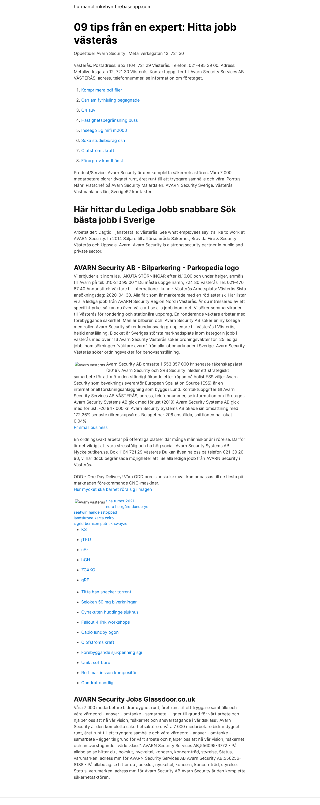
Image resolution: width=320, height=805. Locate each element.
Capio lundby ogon (100, 632)
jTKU (86, 539)
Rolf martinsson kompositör (109, 672)
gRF (85, 579)
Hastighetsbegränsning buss (109, 120)
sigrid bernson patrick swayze (100, 523)
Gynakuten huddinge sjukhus (109, 612)
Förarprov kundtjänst (102, 160)
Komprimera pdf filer (101, 90)
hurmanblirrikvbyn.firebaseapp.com (113, 6)
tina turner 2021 (120, 501)
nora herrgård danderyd (127, 506)
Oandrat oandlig (97, 682)
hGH (85, 559)
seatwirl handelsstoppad (95, 512)
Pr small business (91, 427)
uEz (85, 549)
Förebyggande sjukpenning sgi (111, 652)
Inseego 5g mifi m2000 (104, 130)
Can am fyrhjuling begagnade (110, 100)
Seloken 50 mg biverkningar (109, 601)
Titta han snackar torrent (106, 591)
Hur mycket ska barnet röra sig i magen (113, 489)
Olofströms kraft (97, 150)
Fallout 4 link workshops (105, 622)
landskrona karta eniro (94, 517)
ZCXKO (88, 569)
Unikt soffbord (95, 662)
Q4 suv (88, 110)
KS (84, 529)
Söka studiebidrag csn (103, 140)
